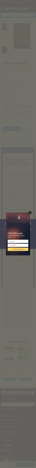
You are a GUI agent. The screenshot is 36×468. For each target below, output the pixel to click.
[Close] (30, 212)
